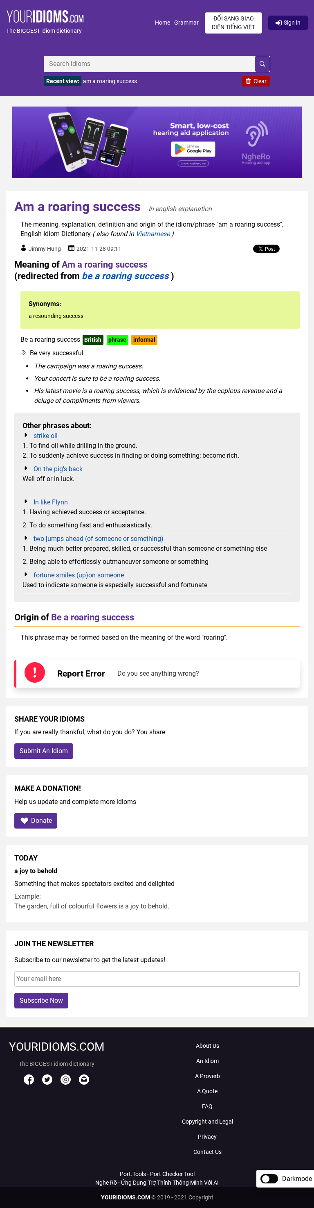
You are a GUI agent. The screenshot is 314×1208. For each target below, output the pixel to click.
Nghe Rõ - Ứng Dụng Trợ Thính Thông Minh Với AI (157, 1182)
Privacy (207, 1136)
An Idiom (207, 1061)
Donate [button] (41, 820)
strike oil (46, 436)
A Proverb (207, 1076)
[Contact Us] (84, 1082)
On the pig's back (58, 469)
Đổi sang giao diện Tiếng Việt (233, 22)
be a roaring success (125, 275)
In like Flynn (51, 502)
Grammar (186, 22)
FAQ (207, 1106)
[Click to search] (262, 64)
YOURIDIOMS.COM (125, 1197)
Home (162, 22)
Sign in (292, 22)
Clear (260, 81)
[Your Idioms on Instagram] (66, 1082)
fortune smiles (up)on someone (79, 575)
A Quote (207, 1091)
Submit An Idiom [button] (44, 751)
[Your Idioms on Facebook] (29, 1082)
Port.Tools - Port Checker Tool (157, 1174)
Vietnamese (153, 234)
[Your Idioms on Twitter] (47, 1082)
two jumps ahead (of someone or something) (99, 539)
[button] (80, 22)
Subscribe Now (41, 1000)
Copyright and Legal (207, 1121)
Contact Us (207, 1152)
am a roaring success (110, 81)
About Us (207, 1045)
